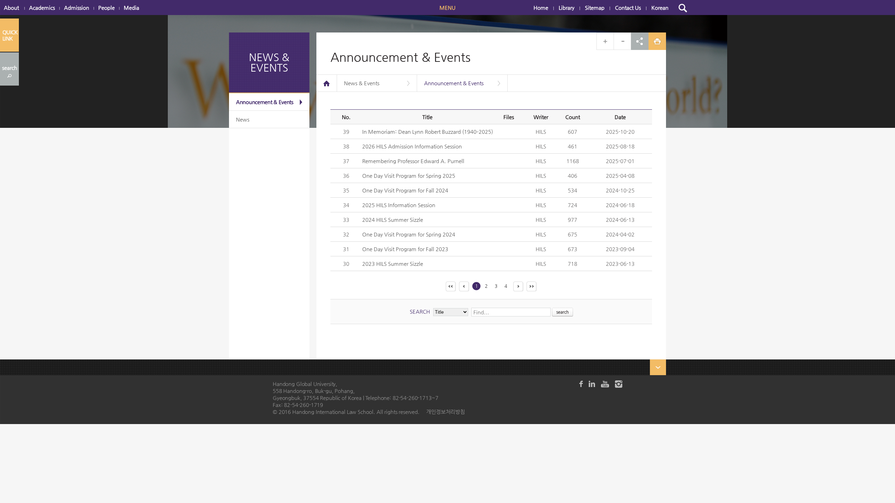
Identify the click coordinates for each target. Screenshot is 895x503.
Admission (76, 7)
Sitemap (594, 7)
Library (566, 7)
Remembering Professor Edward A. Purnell (413, 161)
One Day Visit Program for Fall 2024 (405, 190)
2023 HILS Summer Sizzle (392, 264)
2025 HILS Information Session (398, 205)
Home (541, 7)
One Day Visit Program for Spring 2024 (408, 234)
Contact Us (628, 7)
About (11, 7)
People (106, 7)
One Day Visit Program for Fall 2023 (405, 249)
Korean (659, 7)
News (242, 119)
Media (131, 7)
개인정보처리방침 (445, 412)
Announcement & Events (264, 102)
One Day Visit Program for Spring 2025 (408, 175)
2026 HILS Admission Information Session (412, 146)
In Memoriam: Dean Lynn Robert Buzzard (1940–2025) (427, 131)
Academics (42, 7)
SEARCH (420, 311)
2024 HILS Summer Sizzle (392, 220)
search (9, 68)
